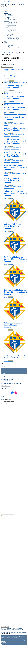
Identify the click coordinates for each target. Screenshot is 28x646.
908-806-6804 (7, 399)
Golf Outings (15, 52)
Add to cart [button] (11, 81)
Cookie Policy (6, 633)
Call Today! (16, 4)
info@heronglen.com (7, 4)
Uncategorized (7, 52)
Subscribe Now (4, 373)
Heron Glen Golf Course (6, 1)
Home (2, 52)
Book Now (3, 9)
